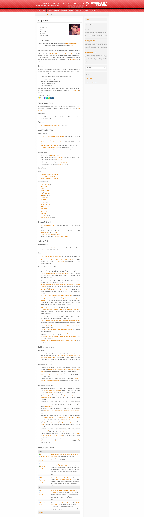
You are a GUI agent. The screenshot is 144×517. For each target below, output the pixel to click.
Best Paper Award (45, 232)
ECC (42, 195)
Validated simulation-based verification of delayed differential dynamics (61, 417)
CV (76, 61)
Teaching (56, 10)
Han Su (69, 477)
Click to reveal (43, 27)
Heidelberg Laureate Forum (61, 236)
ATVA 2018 (57, 234)
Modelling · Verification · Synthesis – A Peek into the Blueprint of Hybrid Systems (60, 309)
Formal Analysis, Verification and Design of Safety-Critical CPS (56, 259)
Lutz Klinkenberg (55, 454)
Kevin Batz (53, 464)
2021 (49, 184)
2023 (46, 184)
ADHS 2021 (71, 161)
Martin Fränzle (51, 61)
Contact (71, 10)
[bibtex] (41, 460)
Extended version (51, 392)
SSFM (59, 164)
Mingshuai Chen (70, 454)
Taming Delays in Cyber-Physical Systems (51, 256)
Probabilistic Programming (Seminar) (49, 145)
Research (64, 10)
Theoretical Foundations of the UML (49, 147)
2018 (48, 193)
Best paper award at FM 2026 (91, 52)
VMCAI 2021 (64, 162)
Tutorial (42, 258)
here (72, 45)
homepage (76, 90)
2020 (48, 192)
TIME (42, 210)
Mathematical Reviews (55, 155)
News (43, 10)
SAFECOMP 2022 (45, 190)
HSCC (42, 199)
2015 (48, 206)
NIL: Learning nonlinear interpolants (52, 390)
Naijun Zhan (73, 59)
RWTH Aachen (89, 78)
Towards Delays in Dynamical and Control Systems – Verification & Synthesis (60, 320)
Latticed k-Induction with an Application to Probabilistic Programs (57, 279)
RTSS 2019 (43, 201)
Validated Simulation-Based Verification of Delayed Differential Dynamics (59, 325)
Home (38, 10)
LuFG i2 (94, 10)
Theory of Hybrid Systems (82, 10)
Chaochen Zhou (45, 217)
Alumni (87, 19)
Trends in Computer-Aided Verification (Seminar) (52, 136)
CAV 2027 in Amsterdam (90, 40)
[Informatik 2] (72, 4)
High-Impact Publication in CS (48, 225)
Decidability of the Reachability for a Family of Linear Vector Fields (58, 340)
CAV (42, 192)
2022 (62, 157)
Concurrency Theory (46, 140)
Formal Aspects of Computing (48, 176)
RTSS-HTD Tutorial (59, 261)
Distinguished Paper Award (47, 234)
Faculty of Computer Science (92, 82)
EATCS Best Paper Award (90, 28)
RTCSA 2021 (59, 159)
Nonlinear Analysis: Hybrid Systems (49, 178)
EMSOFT (43, 202)
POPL (42, 186)
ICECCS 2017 (44, 208)
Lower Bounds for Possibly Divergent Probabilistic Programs (55, 273)
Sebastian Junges (69, 464)
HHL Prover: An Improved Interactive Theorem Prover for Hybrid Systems (58, 336)
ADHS (42, 193)
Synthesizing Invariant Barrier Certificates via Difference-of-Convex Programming (60, 284)
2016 (45, 210)
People (50, 10)
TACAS (42, 184)
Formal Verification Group (71, 43)
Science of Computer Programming (49, 174)
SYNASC (58, 157)
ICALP (42, 188)
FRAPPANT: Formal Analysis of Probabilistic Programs (63, 53)
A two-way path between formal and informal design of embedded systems (62, 430)
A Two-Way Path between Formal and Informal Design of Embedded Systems (60, 333)
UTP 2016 (43, 213)
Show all (41, 512)
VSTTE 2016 (44, 211)
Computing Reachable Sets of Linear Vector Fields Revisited (56, 329)
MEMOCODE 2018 (45, 204)
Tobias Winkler (62, 454)
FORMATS (43, 197)
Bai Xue (67, 502)
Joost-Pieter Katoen (62, 52)
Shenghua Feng (54, 477)
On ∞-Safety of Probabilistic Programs (50, 125)
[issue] (44, 460)
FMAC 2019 (54, 232)
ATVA (42, 206)
